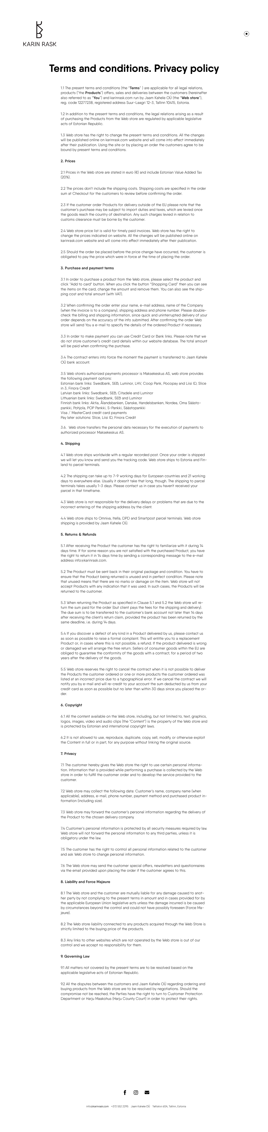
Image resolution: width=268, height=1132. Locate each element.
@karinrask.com (100, 1106)
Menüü (246, 33)
